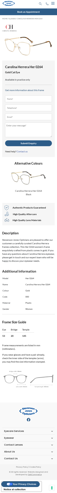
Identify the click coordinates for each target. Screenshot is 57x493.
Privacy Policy (22, 467)
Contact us (22, 151)
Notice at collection (15, 489)
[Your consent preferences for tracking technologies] (52, 488)
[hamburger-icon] (53, 3)
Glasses (12, 19)
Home (5, 19)
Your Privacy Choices (24, 484)
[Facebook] (28, 420)
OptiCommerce (35, 474)
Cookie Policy (35, 467)
